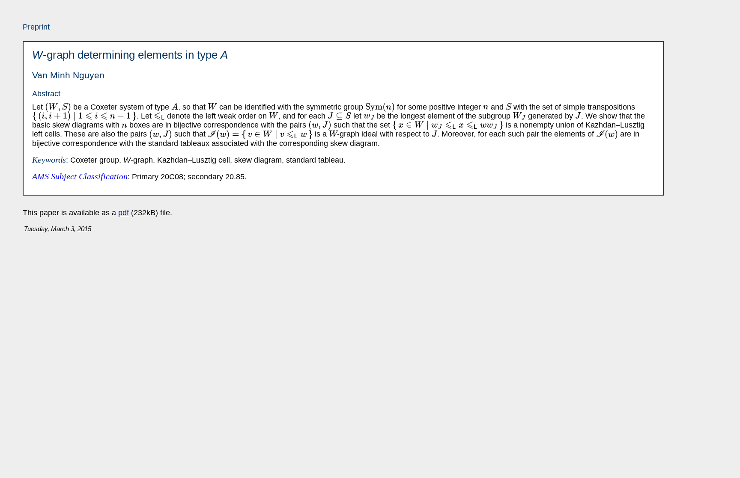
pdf (123, 212)
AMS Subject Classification (80, 176)
